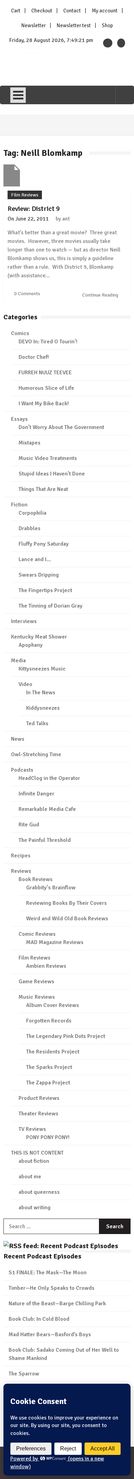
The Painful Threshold (45, 840)
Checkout (41, 11)
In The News (40, 692)
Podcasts (22, 770)
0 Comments (27, 294)
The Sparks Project (49, 1067)
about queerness (39, 1192)
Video (25, 684)
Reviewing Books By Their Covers (66, 903)
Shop (107, 25)
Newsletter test (74, 25)
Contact (72, 11)
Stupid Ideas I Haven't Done (52, 473)
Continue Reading (100, 295)
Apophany (31, 645)
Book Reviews (36, 879)
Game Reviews (36, 981)
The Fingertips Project (45, 590)
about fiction (34, 1161)
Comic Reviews (37, 934)
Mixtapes (30, 442)
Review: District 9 (34, 208)
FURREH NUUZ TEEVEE (45, 372)
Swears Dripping (39, 574)
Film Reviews (24, 195)
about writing (35, 1207)
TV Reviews (32, 1129)
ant (66, 218)
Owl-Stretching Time (36, 754)
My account (105, 11)
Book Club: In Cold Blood (39, 1319)
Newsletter (33, 25)
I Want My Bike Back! (44, 403)
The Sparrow (24, 1373)
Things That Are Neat (43, 489)
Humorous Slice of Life (46, 388)
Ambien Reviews (46, 966)
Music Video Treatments (48, 458)
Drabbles (30, 528)
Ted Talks (37, 723)
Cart (15, 11)
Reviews (21, 871)
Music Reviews (37, 997)
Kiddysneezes (43, 708)
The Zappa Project (48, 1082)
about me (30, 1176)
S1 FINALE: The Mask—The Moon (48, 1272)
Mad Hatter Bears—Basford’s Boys (50, 1334)
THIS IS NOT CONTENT (37, 1152)
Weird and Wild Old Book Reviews (67, 918)
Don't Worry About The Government (61, 427)
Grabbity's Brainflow (51, 887)
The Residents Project (52, 1051)
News (17, 739)
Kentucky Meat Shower (39, 636)
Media (18, 660)
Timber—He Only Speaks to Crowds (51, 1288)
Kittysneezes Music (42, 668)
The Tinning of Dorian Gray (50, 605)
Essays (19, 419)
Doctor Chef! (34, 357)
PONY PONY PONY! (47, 1137)
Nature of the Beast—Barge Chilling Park (57, 1303)
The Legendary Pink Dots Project (65, 1036)
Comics (20, 333)
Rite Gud (29, 824)
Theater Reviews (38, 1113)
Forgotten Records (48, 1020)
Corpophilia (32, 513)
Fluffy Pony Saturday (44, 543)
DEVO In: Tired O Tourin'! (48, 341)
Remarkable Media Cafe (47, 809)
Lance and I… (35, 559)
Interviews (24, 621)
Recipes (21, 855)
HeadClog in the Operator (49, 778)
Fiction (19, 504)
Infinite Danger (36, 793)
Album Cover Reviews (52, 1005)
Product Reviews (39, 1098)
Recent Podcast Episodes (42, 1256)
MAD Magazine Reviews (54, 942)
